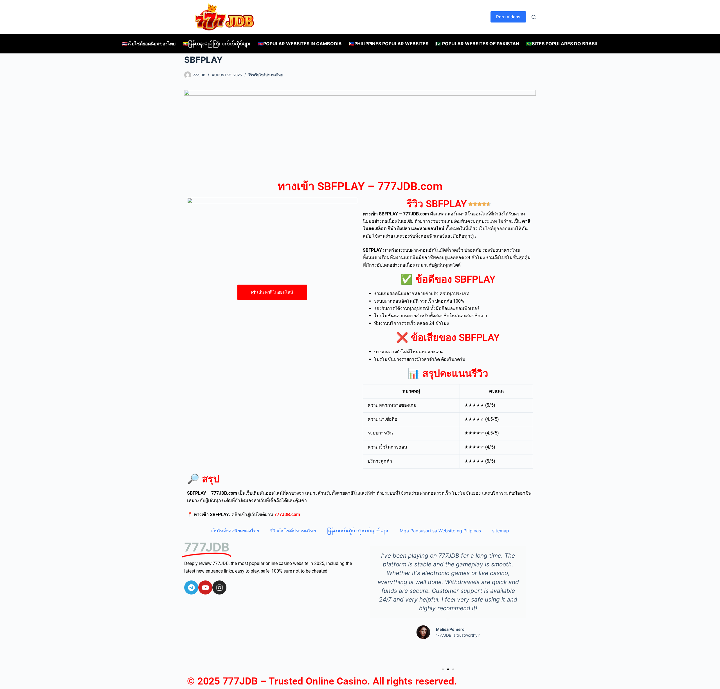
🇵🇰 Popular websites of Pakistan (477, 43)
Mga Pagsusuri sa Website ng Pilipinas (440, 530)
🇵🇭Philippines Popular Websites (388, 43)
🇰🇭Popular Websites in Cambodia (300, 43)
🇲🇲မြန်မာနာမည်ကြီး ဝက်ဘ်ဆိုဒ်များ (217, 43)
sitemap (500, 530)
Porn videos (508, 16)
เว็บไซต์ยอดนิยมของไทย (235, 530)
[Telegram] (191, 587)
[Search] (534, 17)
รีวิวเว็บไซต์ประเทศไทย (265, 75)
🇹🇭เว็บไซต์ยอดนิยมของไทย (149, 43)
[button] (443, 669)
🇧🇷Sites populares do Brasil (562, 43)
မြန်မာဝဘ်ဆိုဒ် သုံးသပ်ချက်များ (357, 530)
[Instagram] (219, 587)
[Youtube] (205, 587)
